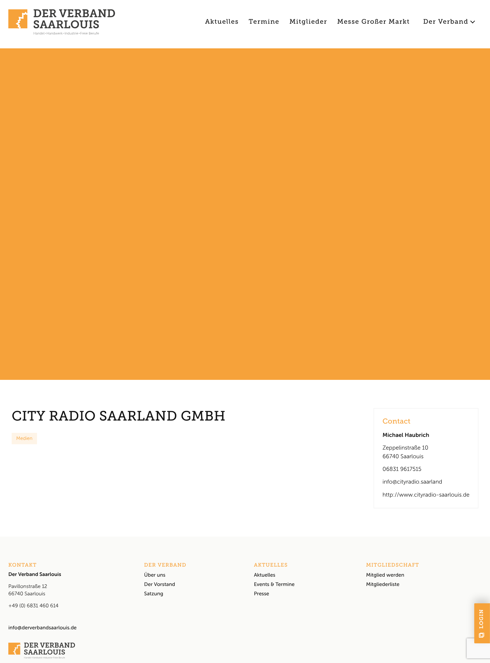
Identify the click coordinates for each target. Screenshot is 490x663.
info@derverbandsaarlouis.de (42, 628)
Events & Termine (274, 584)
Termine (264, 22)
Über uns (154, 575)
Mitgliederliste (382, 584)
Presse (261, 594)
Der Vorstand (159, 584)
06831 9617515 (402, 469)
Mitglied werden (385, 575)
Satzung (153, 594)
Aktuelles (222, 22)
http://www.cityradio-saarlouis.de (426, 495)
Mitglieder (308, 22)
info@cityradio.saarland (412, 482)
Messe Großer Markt (373, 22)
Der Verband (445, 22)
